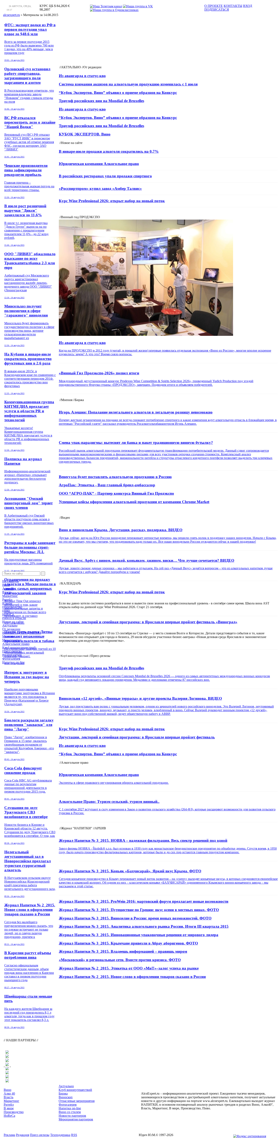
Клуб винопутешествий (19, 647)
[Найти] (43, 573)
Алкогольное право (16, 644)
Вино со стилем (70, 1112)
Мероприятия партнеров (76, 1119)
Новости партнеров (72, 1115)
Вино (6, 585)
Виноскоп (66, 1097)
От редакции (11, 629)
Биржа (63, 1093)
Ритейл (7, 599)
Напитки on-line (13, 662)
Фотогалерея (11, 658)
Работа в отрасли (14, 618)
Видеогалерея (12, 655)
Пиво (6, 610)
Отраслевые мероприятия (76, 1101)
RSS (74, 1135)
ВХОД (247, 6)
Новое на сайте (13, 621)
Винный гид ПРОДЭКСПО (21, 633)
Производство (12, 607)
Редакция (22, 1135)
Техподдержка (60, 1135)
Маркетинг (10, 596)
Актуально (9, 625)
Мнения (8, 636)
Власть (7, 592)
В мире (7, 603)
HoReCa (8, 614)
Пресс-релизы (12, 651)
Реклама (9, 1135)
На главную (10, 581)
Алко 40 (8, 588)
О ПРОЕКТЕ (213, 6)
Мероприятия (11, 640)
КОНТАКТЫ (233, 6)
